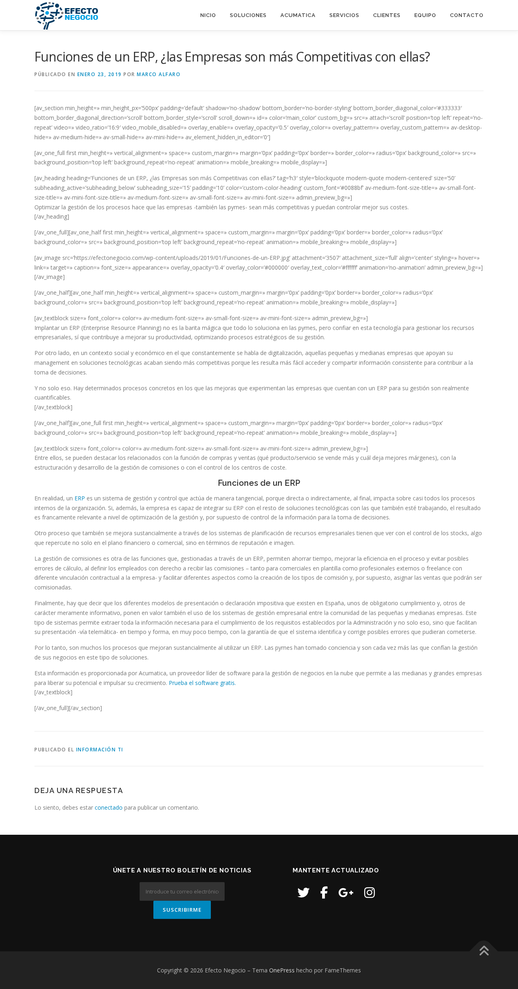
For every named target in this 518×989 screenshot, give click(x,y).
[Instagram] (369, 892)
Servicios (344, 15)
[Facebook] (324, 892)
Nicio (208, 15)
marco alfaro (158, 74)
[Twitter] (303, 892)
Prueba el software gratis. (202, 683)
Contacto (467, 15)
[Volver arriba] (483, 951)
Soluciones (248, 15)
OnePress (282, 970)
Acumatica (298, 15)
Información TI (99, 749)
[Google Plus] (346, 892)
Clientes (387, 15)
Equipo (425, 15)
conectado (109, 807)
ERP (79, 498)
